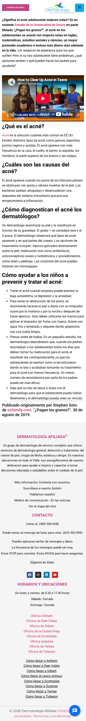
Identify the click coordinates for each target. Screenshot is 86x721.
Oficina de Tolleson (41, 652)
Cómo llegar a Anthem (41, 661)
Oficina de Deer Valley (41, 621)
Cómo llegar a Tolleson (41, 696)
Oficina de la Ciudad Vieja (42, 631)
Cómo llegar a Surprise (42, 686)
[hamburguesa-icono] (79, 8)
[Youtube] (55, 575)
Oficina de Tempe (41, 646)
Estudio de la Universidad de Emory (40, 25)
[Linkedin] (47, 575)
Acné (5, 135)
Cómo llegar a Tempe (42, 691)
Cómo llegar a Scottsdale (41, 681)
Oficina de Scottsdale (42, 636)
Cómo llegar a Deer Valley (42, 666)
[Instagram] (38, 575)
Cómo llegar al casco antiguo (41, 676)
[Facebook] (30, 575)
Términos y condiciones (52, 716)
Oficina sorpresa (41, 641)
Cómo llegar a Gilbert (41, 671)
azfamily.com (19, 410)
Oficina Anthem (42, 616)
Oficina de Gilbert (42, 626)
